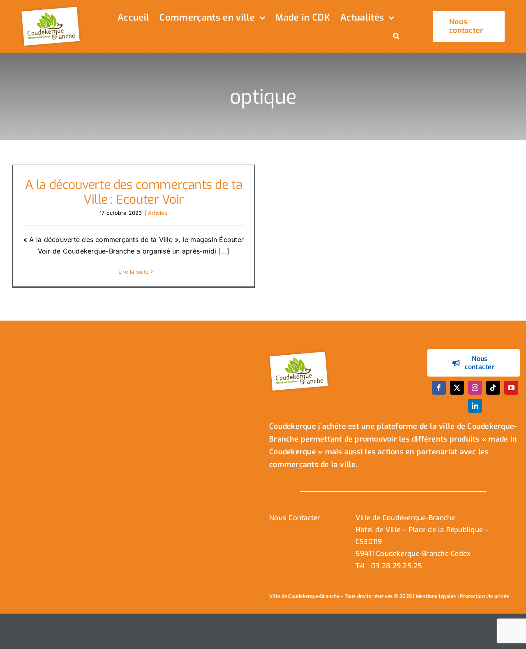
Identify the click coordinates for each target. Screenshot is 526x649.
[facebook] (439, 388)
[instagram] (475, 388)
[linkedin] (475, 406)
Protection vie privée (484, 596)
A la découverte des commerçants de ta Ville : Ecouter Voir (133, 192)
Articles (158, 212)
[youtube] (511, 388)
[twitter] (457, 388)
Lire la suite (133, 271)
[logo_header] (52, 7)
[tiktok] (493, 388)
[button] (396, 36)
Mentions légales (436, 596)
